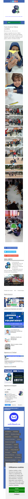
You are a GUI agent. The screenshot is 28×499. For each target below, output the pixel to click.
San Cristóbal (18, 457)
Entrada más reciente (8, 290)
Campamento (8, 436)
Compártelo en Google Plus (12, 255)
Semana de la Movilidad (10, 460)
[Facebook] (11, 1)
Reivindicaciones (8, 457)
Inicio (15, 290)
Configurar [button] (16, 494)
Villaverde (14, 462)
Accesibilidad (8, 431)
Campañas (15, 436)
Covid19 (16, 444)
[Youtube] (17, 1)
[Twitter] (13, 1)
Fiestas (6, 449)
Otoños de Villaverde (9, 454)
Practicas (19, 454)
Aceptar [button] (17, 488)
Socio (19, 460)
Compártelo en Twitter (11, 251)
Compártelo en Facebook (12, 247)
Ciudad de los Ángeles (10, 441)
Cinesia (18, 439)
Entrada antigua (21, 290)
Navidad (14, 452)
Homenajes (7, 452)
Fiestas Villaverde (14, 449)
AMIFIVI (7, 434)
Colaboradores (8, 444)
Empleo (16, 447)
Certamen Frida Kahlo (10, 439)
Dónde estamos (8, 447)
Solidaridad (7, 462)
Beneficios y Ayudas (15, 434)
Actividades (15, 431)
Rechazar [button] (17, 491)
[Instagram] (15, 1)
